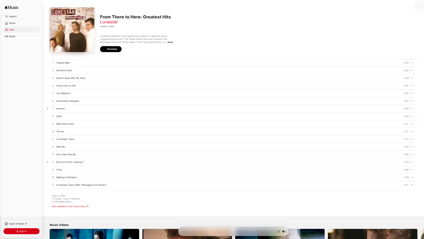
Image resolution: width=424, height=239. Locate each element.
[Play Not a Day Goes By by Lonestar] (53, 154)
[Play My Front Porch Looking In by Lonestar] (53, 162)
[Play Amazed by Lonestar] (53, 108)
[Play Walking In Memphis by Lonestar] (53, 177)
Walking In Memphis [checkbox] (66, 177)
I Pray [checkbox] (59, 169)
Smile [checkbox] (59, 116)
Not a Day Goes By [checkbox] (66, 154)
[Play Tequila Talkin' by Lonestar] (53, 62)
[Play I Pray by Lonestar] (53, 169)
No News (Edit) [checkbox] (64, 70)
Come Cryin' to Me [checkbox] (66, 85)
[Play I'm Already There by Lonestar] (53, 139)
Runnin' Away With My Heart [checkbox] (71, 78)
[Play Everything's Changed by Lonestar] (53, 101)
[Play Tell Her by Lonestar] (53, 131)
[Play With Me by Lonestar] (53, 146)
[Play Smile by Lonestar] (53, 116)
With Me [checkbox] (60, 146)
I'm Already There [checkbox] (65, 139)
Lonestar (109, 21)
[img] (12, 7)
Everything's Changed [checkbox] (67, 101)
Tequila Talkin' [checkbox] (63, 62)
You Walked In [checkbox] (63, 93)
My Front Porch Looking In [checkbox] (70, 162)
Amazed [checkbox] (60, 108)
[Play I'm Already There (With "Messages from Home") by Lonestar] (53, 185)
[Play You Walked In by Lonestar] (53, 93)
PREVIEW (405, 63)
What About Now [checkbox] (65, 123)
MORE (170, 42)
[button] (21, 16)
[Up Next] (279, 231)
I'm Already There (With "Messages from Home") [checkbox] (81, 185)
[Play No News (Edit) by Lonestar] (53, 70)
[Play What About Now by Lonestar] (53, 123)
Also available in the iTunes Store (69, 206)
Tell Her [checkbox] (60, 131)
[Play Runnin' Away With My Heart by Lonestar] (53, 78)
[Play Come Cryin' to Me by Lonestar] (53, 85)
